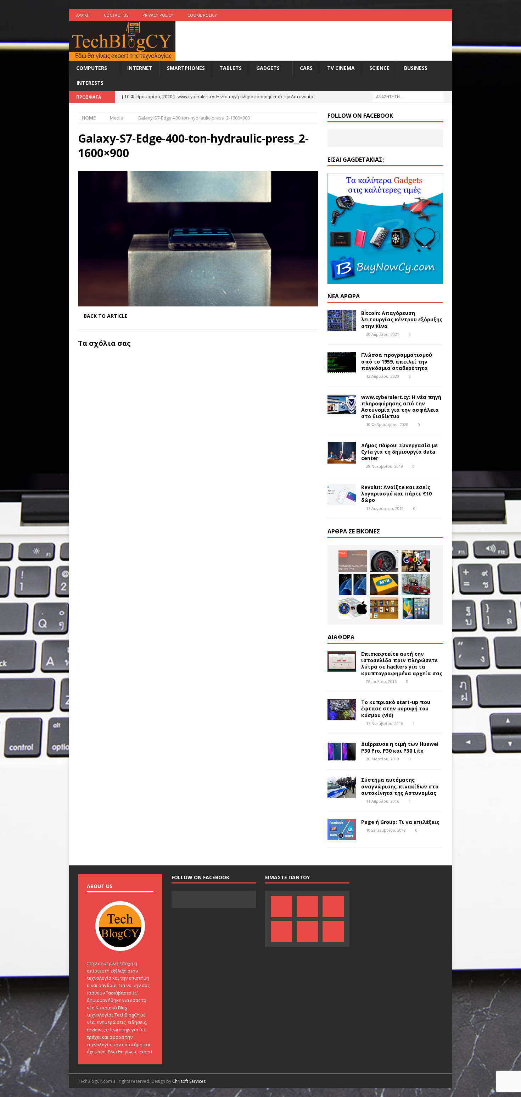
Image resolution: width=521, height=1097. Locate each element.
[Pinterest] (390, 15)
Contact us (116, 15)
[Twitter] (432, 15)
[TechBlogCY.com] (122, 56)
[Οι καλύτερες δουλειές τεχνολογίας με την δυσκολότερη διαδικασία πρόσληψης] (416, 561)
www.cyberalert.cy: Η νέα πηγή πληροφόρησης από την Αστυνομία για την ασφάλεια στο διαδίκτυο (401, 407)
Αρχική (83, 15)
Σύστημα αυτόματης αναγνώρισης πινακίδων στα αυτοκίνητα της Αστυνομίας (400, 786)
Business (415, 68)
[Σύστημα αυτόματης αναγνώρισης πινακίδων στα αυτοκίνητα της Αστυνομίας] (341, 787)
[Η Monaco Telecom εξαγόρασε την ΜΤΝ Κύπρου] (384, 584)
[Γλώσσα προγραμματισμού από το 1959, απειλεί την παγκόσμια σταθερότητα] (341, 362)
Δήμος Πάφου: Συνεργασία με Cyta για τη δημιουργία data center (399, 451)
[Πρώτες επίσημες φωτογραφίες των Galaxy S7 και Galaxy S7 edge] (352, 584)
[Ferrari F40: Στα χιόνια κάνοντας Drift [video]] (416, 584)
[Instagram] (445, 15)
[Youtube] (418, 15)
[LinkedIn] (404, 15)
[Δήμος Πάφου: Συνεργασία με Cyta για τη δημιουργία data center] (341, 453)
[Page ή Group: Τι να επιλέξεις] (341, 829)
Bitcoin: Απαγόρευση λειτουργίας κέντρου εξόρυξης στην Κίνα (401, 319)
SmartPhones (186, 68)
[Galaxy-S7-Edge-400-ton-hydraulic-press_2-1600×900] (198, 302)
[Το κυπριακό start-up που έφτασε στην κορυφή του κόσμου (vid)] (341, 709)
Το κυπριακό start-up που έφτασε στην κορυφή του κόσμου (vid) (395, 708)
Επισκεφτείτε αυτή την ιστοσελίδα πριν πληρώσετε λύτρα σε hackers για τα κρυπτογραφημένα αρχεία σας (401, 663)
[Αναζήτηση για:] (407, 96)
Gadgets (268, 68)
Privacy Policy (157, 15)
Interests (90, 82)
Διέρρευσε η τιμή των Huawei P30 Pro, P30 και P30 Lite (399, 747)
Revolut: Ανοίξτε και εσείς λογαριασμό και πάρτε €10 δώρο (396, 493)
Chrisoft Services (189, 1081)
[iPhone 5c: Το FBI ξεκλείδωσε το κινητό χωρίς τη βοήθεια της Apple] (352, 608)
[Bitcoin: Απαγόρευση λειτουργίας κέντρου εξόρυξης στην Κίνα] (341, 320)
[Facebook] (376, 15)
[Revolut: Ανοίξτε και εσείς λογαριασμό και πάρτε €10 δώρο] (341, 494)
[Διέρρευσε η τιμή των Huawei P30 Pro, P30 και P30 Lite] (341, 751)
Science (379, 68)
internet (139, 68)
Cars (306, 68)
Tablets (230, 68)
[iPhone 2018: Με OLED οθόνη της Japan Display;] (416, 608)
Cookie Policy (202, 15)
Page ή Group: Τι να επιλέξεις (400, 822)
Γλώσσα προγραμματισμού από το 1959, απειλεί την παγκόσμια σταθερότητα (396, 361)
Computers (91, 68)
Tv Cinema (341, 68)
